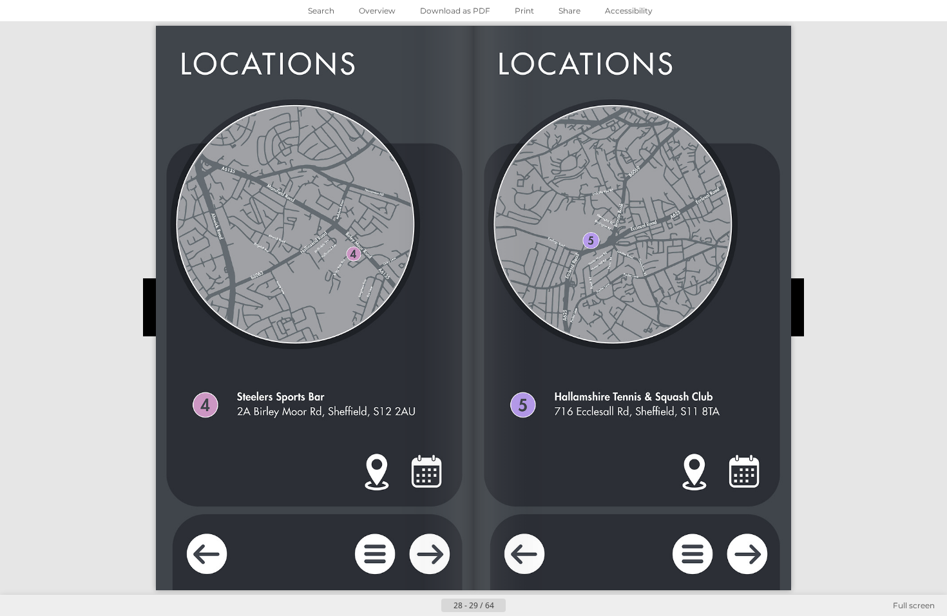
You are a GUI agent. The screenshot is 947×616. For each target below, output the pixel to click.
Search (321, 10)
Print (524, 10)
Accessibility (629, 10)
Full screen (914, 605)
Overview (377, 10)
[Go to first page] (410, 605)
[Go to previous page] (431, 605)
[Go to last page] (536, 605)
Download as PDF (455, 10)
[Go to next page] (516, 605)
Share (569, 10)
